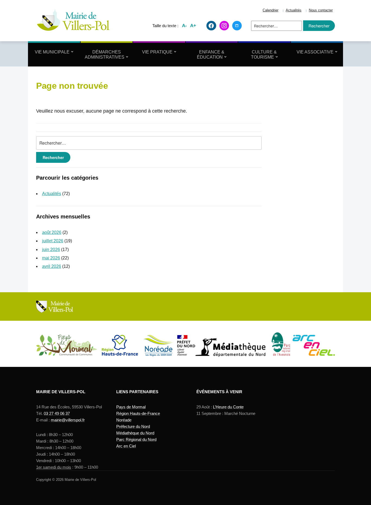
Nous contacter (321, 10)
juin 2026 (51, 249)
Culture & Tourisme (264, 54)
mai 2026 (51, 258)
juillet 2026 (52, 241)
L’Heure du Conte (228, 407)
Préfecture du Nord (133, 426)
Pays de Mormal (131, 407)
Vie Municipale (52, 52)
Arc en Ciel (126, 446)
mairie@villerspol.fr (68, 420)
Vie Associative (315, 52)
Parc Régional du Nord (136, 439)
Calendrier (270, 10)
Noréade (123, 420)
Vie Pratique (157, 52)
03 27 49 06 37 (57, 413)
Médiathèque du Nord (135, 433)
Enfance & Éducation (210, 54)
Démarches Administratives (104, 54)
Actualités (293, 10)
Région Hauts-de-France (138, 413)
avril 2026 (51, 266)
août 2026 (51, 232)
